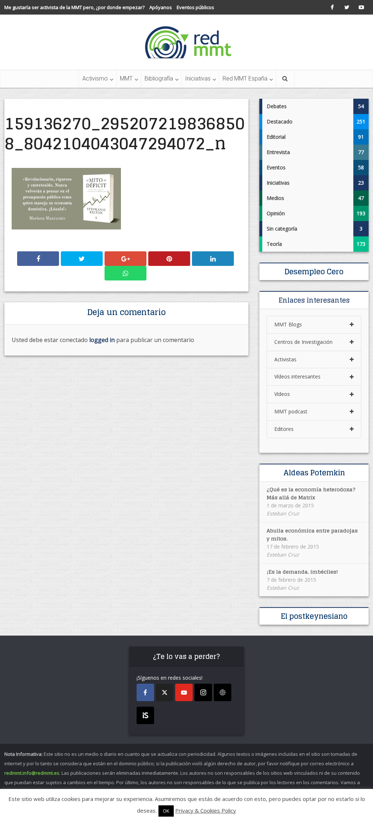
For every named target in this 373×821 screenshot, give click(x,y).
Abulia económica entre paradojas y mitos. (312, 534)
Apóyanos (160, 7)
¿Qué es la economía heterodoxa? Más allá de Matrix (311, 493)
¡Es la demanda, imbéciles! (302, 571)
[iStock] (145, 715)
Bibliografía (159, 78)
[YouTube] (184, 692)
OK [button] (166, 811)
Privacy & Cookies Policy (205, 810)
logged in (102, 340)
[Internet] (222, 692)
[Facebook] (145, 692)
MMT (126, 78)
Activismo (95, 78)
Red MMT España (245, 78)
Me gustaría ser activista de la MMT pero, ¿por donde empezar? (74, 7)
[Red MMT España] (186, 42)
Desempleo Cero (313, 271)
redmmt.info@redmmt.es (31, 773)
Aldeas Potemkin (314, 472)
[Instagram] (203, 692)
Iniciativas (198, 78)
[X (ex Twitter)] (164, 692)
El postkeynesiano (314, 616)
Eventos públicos (195, 7)
